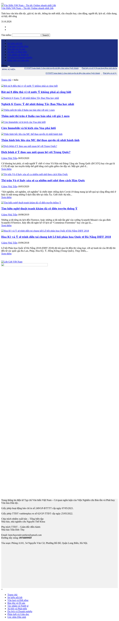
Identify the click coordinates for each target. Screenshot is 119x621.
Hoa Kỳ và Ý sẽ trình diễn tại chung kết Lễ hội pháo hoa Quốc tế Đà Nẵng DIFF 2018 (56, 236)
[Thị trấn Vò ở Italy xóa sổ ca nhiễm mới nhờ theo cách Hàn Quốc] (34, 174)
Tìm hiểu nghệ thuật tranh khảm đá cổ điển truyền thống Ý (39, 208)
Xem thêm (6, 169)
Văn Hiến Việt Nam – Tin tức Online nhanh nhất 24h (27, 8)
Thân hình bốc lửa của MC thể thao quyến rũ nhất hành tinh (40, 140)
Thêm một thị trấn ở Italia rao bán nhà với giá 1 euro (35, 116)
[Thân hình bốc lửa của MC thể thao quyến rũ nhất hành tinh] (31, 134)
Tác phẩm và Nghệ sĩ (17, 54)
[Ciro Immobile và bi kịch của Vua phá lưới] (23, 122)
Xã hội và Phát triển (17, 52)
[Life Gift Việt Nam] (11, 261)
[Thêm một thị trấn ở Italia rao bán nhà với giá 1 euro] (28, 110)
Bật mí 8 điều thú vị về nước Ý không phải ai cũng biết (36, 92)
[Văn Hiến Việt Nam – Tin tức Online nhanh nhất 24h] (28, 5)
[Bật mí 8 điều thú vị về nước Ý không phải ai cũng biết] (29, 86)
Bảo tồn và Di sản (16, 49)
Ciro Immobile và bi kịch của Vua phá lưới (28, 128)
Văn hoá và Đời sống (17, 46)
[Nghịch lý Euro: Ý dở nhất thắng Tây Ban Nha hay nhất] (30, 98)
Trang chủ (6, 79)
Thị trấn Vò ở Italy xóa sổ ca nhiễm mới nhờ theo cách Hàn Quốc (43, 180)
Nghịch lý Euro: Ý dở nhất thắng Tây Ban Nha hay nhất (37, 104)
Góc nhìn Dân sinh (16, 617)
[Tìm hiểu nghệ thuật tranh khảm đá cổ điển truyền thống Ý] (31, 202)
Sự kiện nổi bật (14, 43)
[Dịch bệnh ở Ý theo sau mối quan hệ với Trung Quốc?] (29, 146)
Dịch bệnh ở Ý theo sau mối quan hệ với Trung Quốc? (36, 152)
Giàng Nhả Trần (9, 158)
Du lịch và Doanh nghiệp (19, 57)
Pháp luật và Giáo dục (18, 60)
